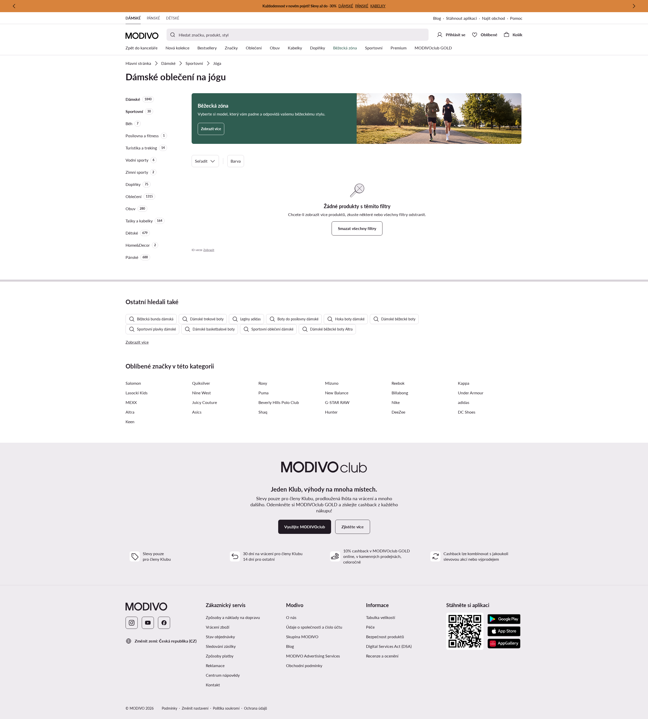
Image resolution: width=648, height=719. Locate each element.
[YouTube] (148, 623)
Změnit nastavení (195, 708)
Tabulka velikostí (380, 617)
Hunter (331, 412)
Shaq (262, 412)
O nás (291, 617)
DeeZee (398, 412)
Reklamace (215, 665)
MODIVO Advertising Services (313, 655)
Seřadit (201, 161)
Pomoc (516, 18)
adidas (463, 402)
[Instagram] (132, 623)
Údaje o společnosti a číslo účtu (314, 627)
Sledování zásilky (221, 646)
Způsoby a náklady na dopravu (233, 617)
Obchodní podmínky (304, 665)
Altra (130, 412)
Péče (370, 627)
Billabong (400, 392)
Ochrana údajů (255, 708)
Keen (130, 421)
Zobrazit (208, 250)
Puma (263, 392)
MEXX (131, 402)
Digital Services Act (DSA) (389, 646)
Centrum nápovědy (223, 675)
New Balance (336, 392)
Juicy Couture (204, 402)
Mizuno (331, 383)
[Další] (634, 6)
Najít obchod (493, 18)
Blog (437, 18)
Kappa (463, 383)
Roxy (262, 383)
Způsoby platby (219, 655)
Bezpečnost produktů (385, 636)
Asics (196, 412)
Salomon (133, 383)
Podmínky (169, 708)
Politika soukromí (226, 708)
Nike (396, 402)
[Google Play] (504, 619)
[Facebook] (164, 623)
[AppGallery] (504, 643)
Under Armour (470, 392)
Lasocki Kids (137, 392)
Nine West (201, 392)
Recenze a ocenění (382, 655)
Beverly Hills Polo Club (278, 402)
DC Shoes (466, 412)
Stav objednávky (220, 636)
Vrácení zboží (217, 627)
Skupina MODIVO (302, 636)
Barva (236, 161)
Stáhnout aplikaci (461, 18)
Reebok (398, 383)
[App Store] (504, 631)
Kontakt (213, 684)
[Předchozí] (14, 6)
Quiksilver (201, 383)
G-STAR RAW (337, 402)
